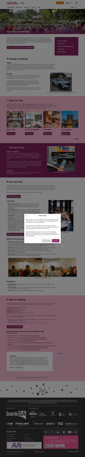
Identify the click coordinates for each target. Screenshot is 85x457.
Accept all (55, 240)
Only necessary (47, 240)
